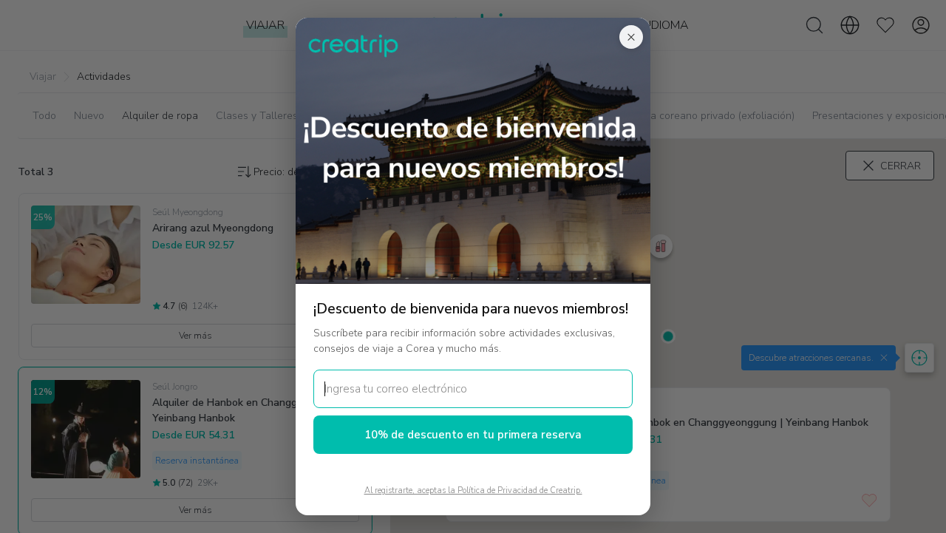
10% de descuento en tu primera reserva (473, 434)
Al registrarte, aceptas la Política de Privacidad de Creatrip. (473, 490)
